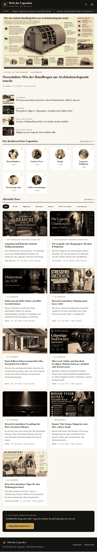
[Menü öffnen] (91, 4)
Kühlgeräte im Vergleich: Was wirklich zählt (36, 133)
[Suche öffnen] (86, 4)
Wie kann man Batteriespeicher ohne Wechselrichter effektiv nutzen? (48, 100)
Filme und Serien (65, 206)
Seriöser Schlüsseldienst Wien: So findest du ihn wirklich (72, 11)
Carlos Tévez (37, 162)
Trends (15, 206)
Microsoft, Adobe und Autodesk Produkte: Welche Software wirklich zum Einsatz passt (70, 364)
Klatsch (51, 206)
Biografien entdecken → (20, 526)
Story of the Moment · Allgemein (23, 72)
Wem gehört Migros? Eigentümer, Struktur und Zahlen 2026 (44, 111)
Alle (5, 206)
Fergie (60, 162)
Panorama (39, 206)
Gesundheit (60, 420)
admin (8, 86)
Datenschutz (89, 545)
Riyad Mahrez (13, 162)
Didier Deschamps (37, 188)
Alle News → (89, 199)
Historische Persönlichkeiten (23, 240)
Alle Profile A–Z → (87, 141)
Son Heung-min (13, 188)
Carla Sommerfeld (12, 501)
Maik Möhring (10, 261)
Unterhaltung (81, 206)
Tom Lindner (56, 261)
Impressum (77, 545)
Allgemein (26, 206)
